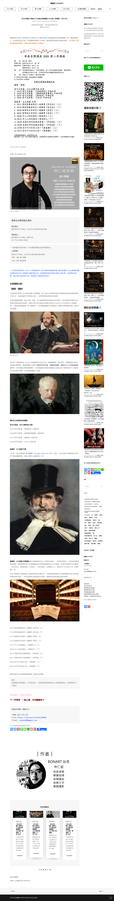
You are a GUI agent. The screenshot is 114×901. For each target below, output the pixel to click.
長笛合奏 (94, 541)
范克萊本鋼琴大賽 (88, 535)
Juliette (96, 504)
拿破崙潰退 (74, 365)
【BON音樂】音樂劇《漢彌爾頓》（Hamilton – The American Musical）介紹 (93, 390)
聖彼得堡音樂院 (87, 533)
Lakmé (100, 506)
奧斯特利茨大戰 (42, 365)
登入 (18, 880)
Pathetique (87, 509)
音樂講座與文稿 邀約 (89, 588)
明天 (85, 522)
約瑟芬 (85, 530)
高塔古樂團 (93, 543)
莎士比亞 (95, 535)
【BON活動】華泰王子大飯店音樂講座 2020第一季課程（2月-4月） (20, 829)
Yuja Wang (87, 515)
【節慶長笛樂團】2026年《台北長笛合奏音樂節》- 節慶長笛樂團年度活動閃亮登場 (93, 163)
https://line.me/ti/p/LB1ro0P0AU (32, 717)
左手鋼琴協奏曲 (87, 520)
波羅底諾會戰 (54, 365)
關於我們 (93, 9)
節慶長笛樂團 (98, 139)
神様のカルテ (97, 528)
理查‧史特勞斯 (96, 525)
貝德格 (85, 538)
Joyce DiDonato (88, 504)
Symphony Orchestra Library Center (91, 512)
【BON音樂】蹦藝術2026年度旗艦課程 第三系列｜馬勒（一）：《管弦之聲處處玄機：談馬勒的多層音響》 (94, 230)
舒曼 (93, 533)
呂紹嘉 (100, 515)
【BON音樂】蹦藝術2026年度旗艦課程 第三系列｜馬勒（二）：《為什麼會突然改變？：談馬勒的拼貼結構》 (94, 295)
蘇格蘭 (100, 535)
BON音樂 (102, 169)
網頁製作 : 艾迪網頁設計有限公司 (92, 596)
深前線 (89, 525)
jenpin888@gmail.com (28, 720)
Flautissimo (87, 501)
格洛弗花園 (99, 522)
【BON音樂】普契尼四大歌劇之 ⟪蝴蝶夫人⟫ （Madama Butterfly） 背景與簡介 (94, 330)
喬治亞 (85, 517)
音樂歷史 (86, 170)
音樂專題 (98, 167)
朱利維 (94, 522)
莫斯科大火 (65, 365)
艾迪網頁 (35, 897)
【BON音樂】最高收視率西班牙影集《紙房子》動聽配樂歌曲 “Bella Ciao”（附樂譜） (93, 451)
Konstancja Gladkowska (90, 506)
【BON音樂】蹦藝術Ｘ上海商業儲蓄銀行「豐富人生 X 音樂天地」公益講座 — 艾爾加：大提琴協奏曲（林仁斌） (94, 197)
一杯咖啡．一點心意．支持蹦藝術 (27, 700)
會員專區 (100, 9)
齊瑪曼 (98, 543)
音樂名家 (91, 169)
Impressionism (96, 501)
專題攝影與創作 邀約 (89, 590)
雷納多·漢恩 (86, 543)
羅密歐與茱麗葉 (92, 530)
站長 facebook (88, 585)
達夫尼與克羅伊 (87, 541)
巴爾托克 (94, 520)
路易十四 (91, 538)
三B (92, 515)
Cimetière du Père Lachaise (91, 499)
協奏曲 (96, 515)
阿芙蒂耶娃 (100, 541)
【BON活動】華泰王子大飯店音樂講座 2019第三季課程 (53, 828)
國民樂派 (91, 517)
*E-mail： (86, 569)
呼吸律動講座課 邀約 (89, 592)
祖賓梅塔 (91, 528)
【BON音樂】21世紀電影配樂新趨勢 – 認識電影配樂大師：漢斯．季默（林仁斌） (94, 263)
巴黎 (99, 520)
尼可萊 (95, 517)
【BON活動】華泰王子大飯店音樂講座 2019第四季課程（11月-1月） (36, 829)
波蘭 (85, 525)
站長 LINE (86, 583)
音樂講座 (87, 169)
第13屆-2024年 (92, 139)
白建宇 (85, 528)
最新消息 (98, 137)
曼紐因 (89, 522)
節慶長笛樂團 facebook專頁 (91, 594)
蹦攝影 (95, 538)
